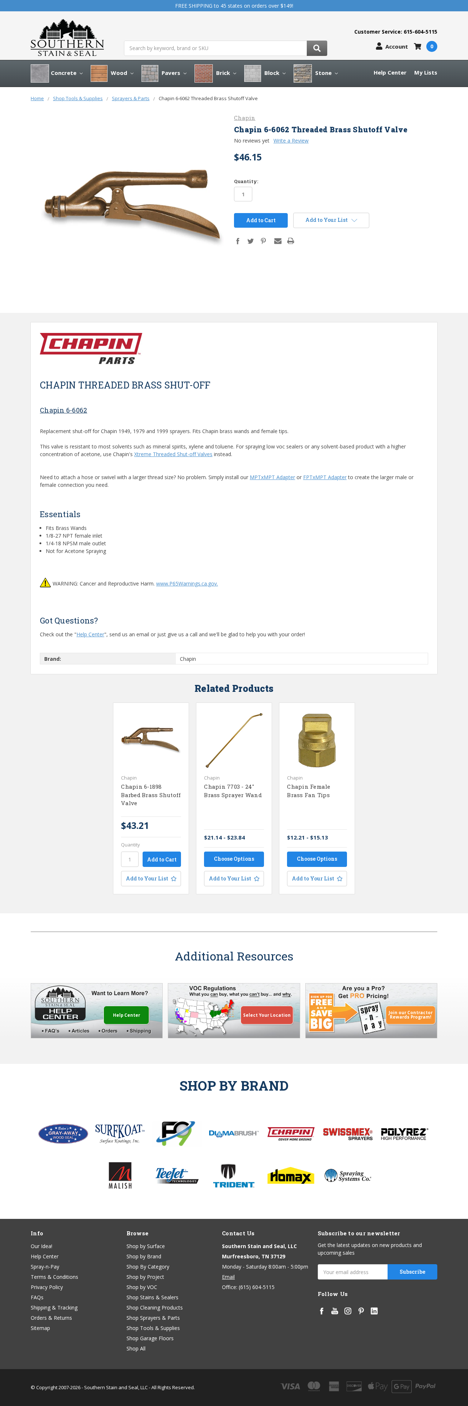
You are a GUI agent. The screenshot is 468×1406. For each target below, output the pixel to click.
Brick (223, 72)
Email (228, 1276)
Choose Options (234, 858)
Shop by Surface (146, 1246)
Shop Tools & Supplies (153, 1327)
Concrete (64, 72)
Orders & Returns (51, 1317)
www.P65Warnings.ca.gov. (187, 583)
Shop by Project (145, 1276)
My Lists (425, 72)
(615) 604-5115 (257, 1287)
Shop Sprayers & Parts (153, 1317)
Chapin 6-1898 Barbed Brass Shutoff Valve (151, 795)
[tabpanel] (151, 798)
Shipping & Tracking (54, 1307)
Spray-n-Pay (45, 1266)
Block (272, 72)
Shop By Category (148, 1266)
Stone (323, 72)
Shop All (136, 1348)
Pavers (171, 72)
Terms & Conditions (54, 1276)
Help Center (390, 72)
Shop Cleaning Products (155, 1307)
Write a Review (291, 140)
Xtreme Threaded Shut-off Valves (173, 454)
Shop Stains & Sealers (152, 1297)
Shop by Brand (144, 1256)
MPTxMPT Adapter (272, 477)
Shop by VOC (142, 1287)
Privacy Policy (47, 1287)
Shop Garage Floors (150, 1338)
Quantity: (246, 181)
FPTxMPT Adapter (325, 477)
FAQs (37, 1297)
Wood (119, 72)
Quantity (130, 844)
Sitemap (40, 1327)
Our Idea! (41, 1246)
